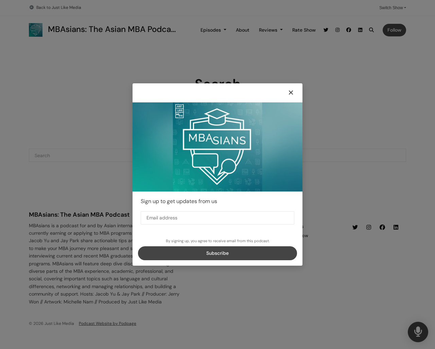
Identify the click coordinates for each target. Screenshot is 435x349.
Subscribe (217, 253)
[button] (291, 93)
